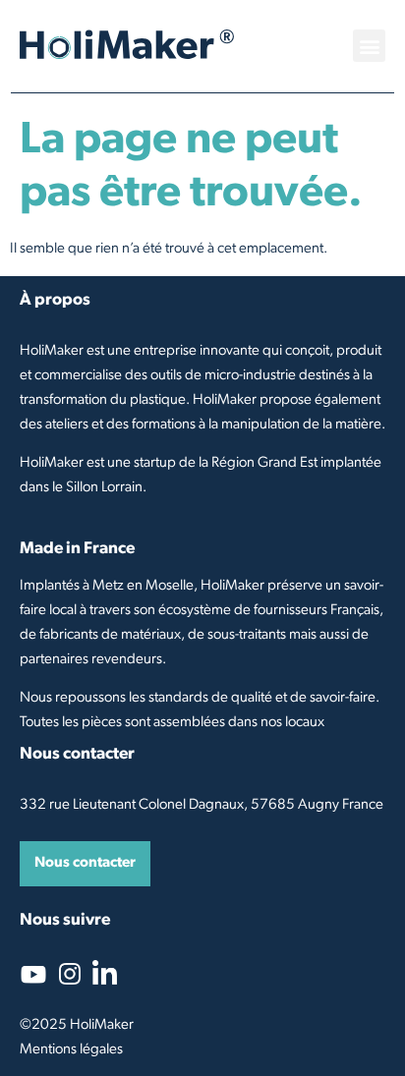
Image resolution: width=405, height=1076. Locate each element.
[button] (369, 45)
